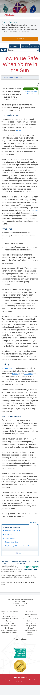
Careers (9, 621)
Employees (9, 628)
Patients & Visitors (30, 614)
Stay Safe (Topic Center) (13, 530)
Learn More (20, 39)
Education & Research (8, 626)
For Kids (25, 46)
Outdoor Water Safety (12, 542)
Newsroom (30, 612)
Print (20, 553)
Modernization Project (9, 633)
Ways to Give (29, 623)
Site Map (30, 632)
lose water (28, 374)
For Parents (14, 46)
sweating (16, 374)
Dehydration (9, 534)
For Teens (35, 46)
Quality (30, 616)
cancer (35, 210)
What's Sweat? (10, 538)
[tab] (33, 523)
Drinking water (7, 368)
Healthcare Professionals (9, 630)
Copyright (36, 561)
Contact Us (9, 623)
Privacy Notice (30, 626)
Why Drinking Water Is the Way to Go (17, 546)
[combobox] (21, 50)
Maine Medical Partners (9, 618)
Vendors (30, 635)
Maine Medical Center (9, 616)
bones (18, 130)
